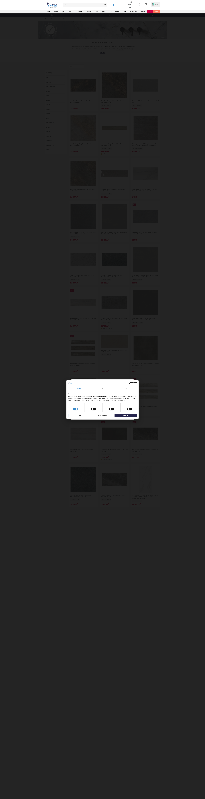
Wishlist (139, 6)
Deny (79, 415)
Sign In (146, 6)
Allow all (125, 415)
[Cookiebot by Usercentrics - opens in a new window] (130, 383)
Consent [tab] (78, 388)
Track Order (129, 6)
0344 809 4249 (119, 5)
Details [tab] (103, 388)
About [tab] (126, 388)
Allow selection (102, 415)
